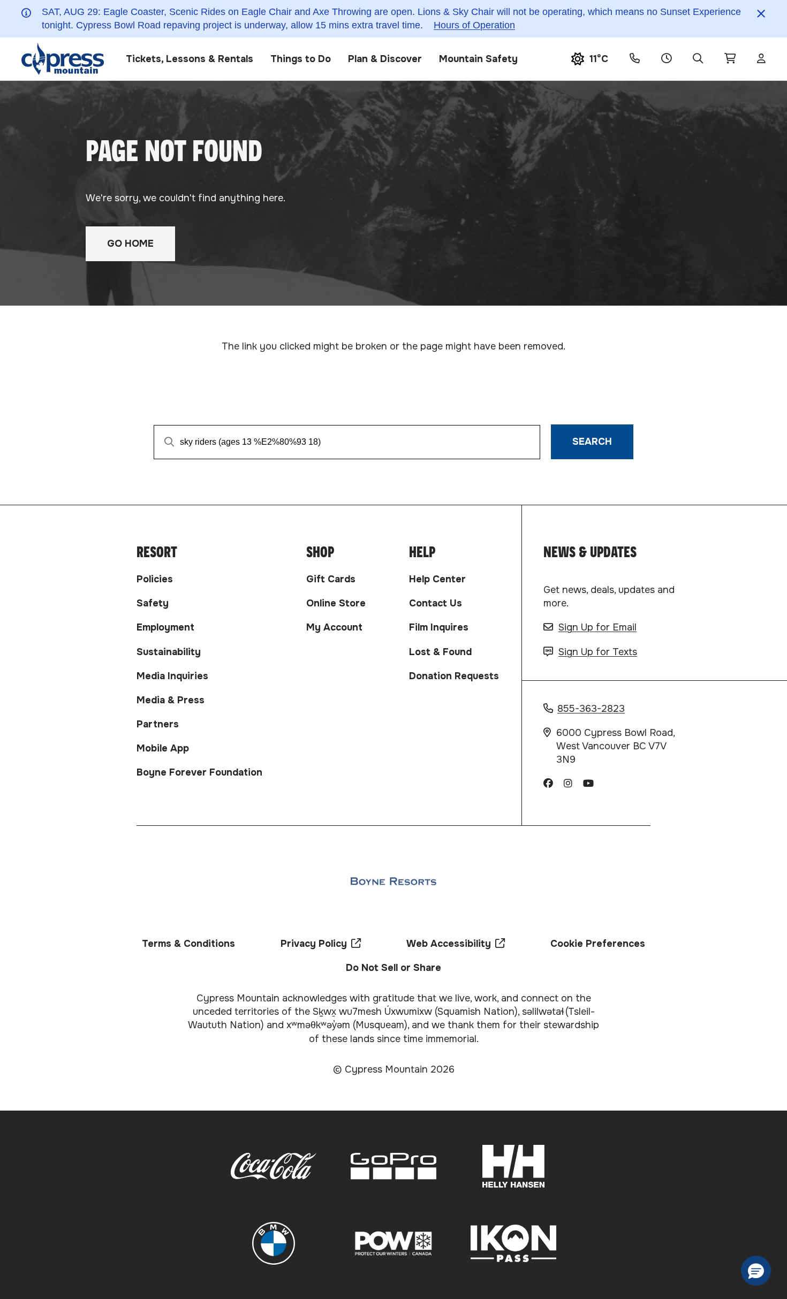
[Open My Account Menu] (761, 58)
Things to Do (300, 59)
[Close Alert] (761, 13)
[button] (756, 1271)
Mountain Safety (478, 59)
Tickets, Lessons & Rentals (189, 59)
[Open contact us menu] (634, 58)
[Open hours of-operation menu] (666, 58)
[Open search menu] (698, 58)
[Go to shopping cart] (730, 58)
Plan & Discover (385, 59)
